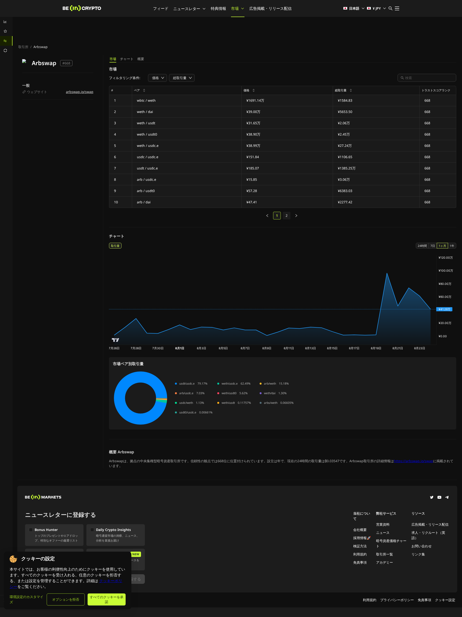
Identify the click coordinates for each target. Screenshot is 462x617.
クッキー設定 (445, 600)
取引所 (23, 46)
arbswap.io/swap (79, 91)
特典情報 (218, 8)
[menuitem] (6, 21)
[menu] (6, 36)
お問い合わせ (421, 546)
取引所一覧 (384, 554)
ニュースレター (186, 8)
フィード (160, 8)
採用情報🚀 (362, 538)
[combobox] (429, 78)
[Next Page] (296, 215)
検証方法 (360, 546)
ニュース (383, 532)
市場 (235, 8)
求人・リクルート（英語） (428, 535)
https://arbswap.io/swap (413, 461)
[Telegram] (447, 498)
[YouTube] (439, 498)
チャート (127, 58)
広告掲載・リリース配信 (270, 8)
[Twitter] (431, 498)
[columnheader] (187, 90)
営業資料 (383, 524)
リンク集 (418, 554)
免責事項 (360, 562)
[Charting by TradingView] (115, 340)
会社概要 (360, 529)
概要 (140, 58)
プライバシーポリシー (397, 600)
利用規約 (360, 554)
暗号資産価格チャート (391, 543)
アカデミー (384, 562)
